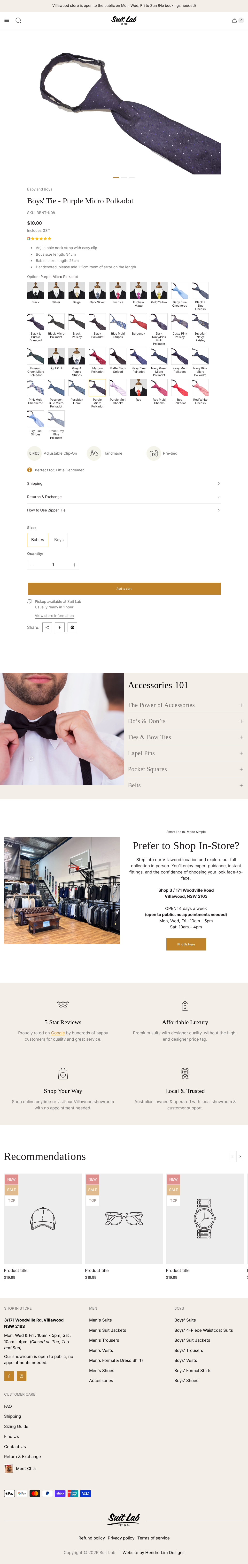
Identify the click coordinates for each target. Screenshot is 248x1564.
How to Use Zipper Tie (46, 510)
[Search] (18, 20)
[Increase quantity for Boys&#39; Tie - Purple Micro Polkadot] (74, 565)
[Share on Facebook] (60, 627)
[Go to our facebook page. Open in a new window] (9, 1376)
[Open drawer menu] (6, 20)
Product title (16, 1270)
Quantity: (35, 554)
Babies (37, 539)
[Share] (47, 627)
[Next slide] (240, 1156)
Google (58, 1032)
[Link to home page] (124, 1520)
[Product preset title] (43, 1219)
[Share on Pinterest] (72, 627)
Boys (59, 539)
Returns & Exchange (44, 497)
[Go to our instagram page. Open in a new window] (21, 1376)
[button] (116, 177)
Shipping (34, 483)
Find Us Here (186, 944)
